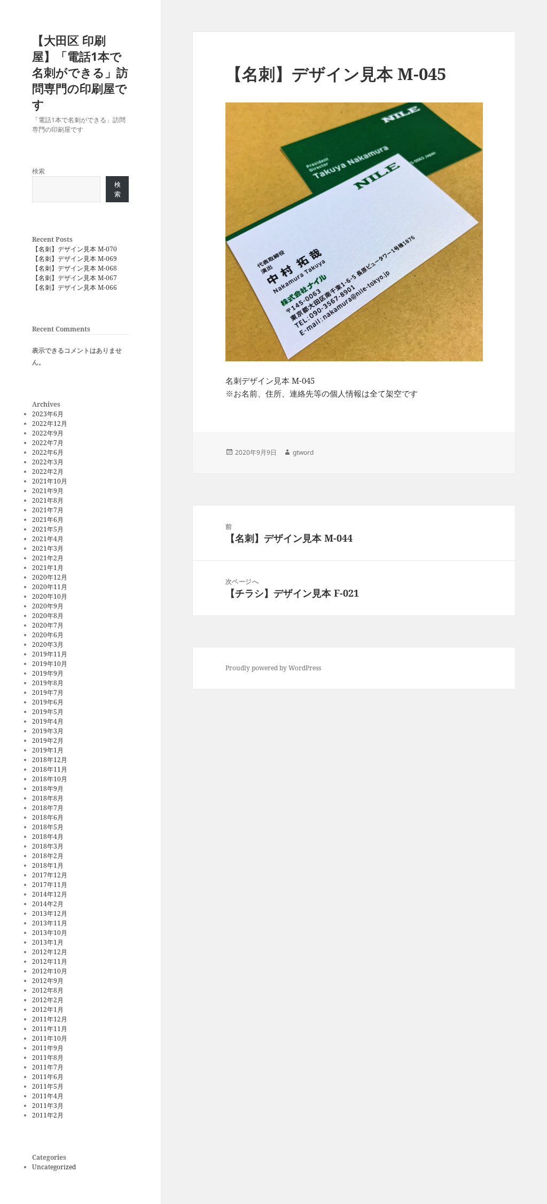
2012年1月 (48, 1009)
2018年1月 (48, 865)
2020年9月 (48, 606)
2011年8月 (48, 1057)
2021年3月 (48, 548)
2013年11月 (49, 923)
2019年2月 (48, 740)
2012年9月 (48, 980)
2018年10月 (49, 778)
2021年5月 (48, 529)
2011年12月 (49, 1019)
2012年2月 (48, 999)
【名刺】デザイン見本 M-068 (74, 268)
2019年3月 (48, 730)
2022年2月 (48, 471)
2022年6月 (48, 452)
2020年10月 (49, 596)
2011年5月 (48, 1086)
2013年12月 (49, 913)
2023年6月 (48, 413)
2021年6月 (48, 519)
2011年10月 (49, 1038)
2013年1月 (48, 942)
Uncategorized (54, 1166)
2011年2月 (48, 1115)
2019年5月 (48, 711)
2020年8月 (48, 615)
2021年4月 (48, 538)
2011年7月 (48, 1067)
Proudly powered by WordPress (273, 667)
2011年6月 (48, 1076)
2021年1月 (48, 567)
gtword (303, 452)
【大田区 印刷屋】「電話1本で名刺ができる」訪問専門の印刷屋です (80, 72)
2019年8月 (48, 682)
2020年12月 (49, 577)
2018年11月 (49, 769)
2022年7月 (48, 442)
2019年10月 (49, 663)
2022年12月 (49, 423)
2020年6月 (48, 634)
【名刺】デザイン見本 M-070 (74, 249)
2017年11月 (49, 884)
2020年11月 (49, 586)
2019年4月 (48, 721)
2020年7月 (48, 625)
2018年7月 (48, 807)
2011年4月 (48, 1095)
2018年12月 (49, 759)
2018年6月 (48, 817)
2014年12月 (49, 894)
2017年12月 (49, 875)
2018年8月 (48, 798)
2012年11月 (49, 961)
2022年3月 (48, 461)
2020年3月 (48, 644)
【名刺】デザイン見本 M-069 (74, 258)
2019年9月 (48, 673)
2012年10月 (49, 971)
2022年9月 (48, 433)
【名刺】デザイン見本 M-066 (74, 287)
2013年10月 (49, 932)
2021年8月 (48, 500)
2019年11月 (49, 654)
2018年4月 (48, 836)
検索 (38, 171)
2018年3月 (48, 846)
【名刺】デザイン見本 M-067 (74, 277)
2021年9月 (48, 490)
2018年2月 (48, 855)
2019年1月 (48, 750)
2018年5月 (48, 826)
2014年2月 (48, 903)
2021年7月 (48, 509)
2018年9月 (48, 788)
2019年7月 (48, 692)
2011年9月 (48, 1047)
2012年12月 (49, 951)
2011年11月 (49, 1028)
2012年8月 (48, 990)
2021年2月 (48, 558)
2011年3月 (48, 1105)
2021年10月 (49, 481)
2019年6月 (48, 702)
